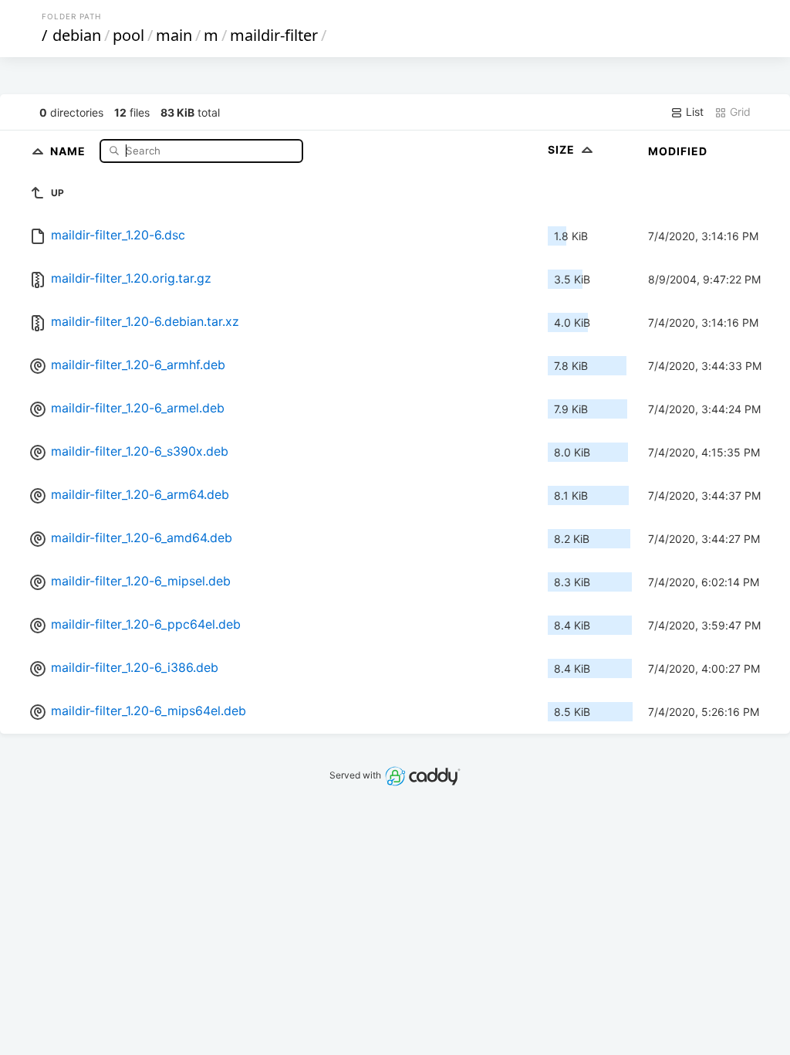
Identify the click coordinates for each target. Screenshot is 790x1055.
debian (76, 35)
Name (69, 150)
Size (563, 149)
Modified (677, 151)
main (174, 35)
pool (128, 35)
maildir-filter (274, 35)
